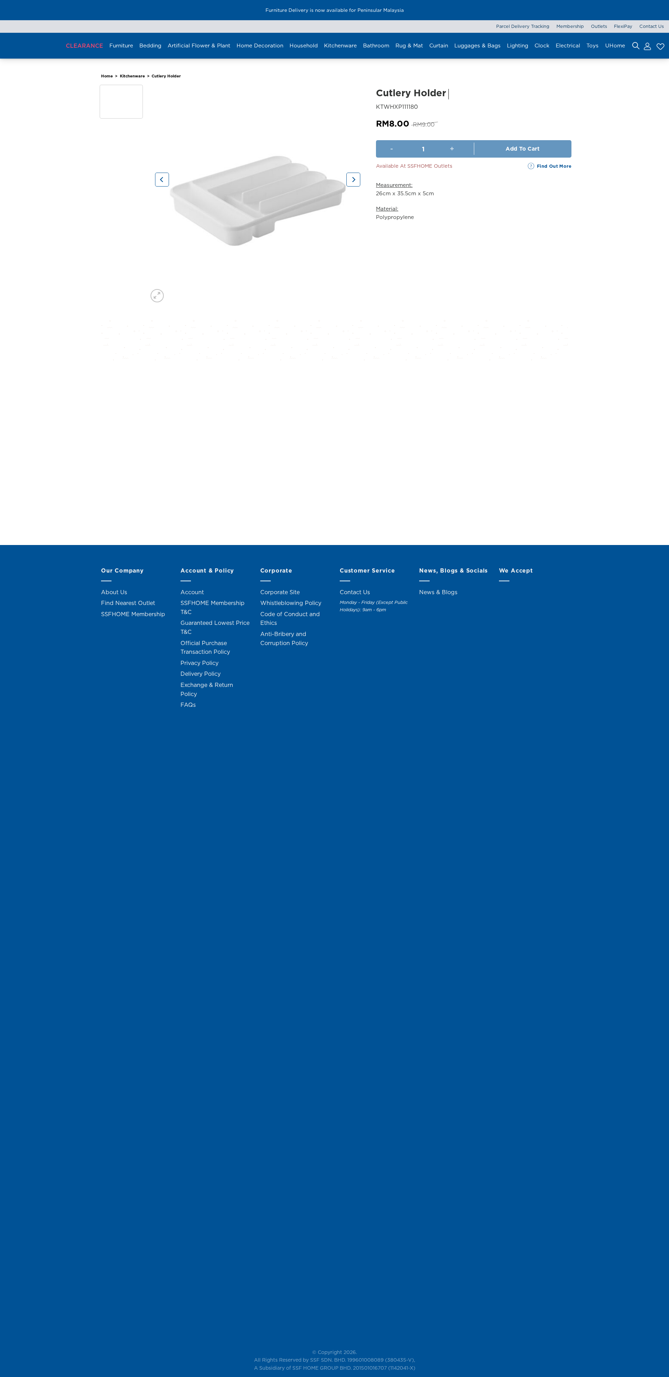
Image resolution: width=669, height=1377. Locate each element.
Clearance (84, 46)
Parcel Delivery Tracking (522, 26)
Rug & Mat (409, 45)
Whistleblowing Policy (290, 603)
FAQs (188, 705)
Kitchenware (340, 45)
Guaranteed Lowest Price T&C (214, 627)
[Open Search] (636, 46)
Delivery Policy (200, 674)
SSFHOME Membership (133, 614)
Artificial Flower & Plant (199, 45)
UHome (615, 45)
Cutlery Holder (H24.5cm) (394, 504)
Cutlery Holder (166, 76)
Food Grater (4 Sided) (156, 504)
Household (304, 45)
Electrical (568, 45)
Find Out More (554, 166)
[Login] (647, 45)
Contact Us (651, 26)
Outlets (599, 26)
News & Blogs (438, 592)
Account (192, 592)
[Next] (353, 180)
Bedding (150, 45)
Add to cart (522, 148)
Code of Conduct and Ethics (290, 618)
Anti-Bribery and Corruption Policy (284, 638)
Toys (592, 45)
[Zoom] (157, 296)
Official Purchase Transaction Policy (205, 647)
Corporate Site (280, 592)
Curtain (438, 45)
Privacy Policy (199, 663)
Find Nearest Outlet (128, 603)
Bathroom (376, 45)
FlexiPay (623, 26)
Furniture (121, 45)
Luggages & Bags (477, 45)
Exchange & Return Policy (206, 689)
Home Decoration (260, 45)
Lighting (517, 45)
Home (107, 76)
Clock (542, 45)
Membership (570, 26)
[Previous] (162, 180)
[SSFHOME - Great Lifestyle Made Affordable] (29, 45)
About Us (114, 592)
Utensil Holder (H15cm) (275, 504)
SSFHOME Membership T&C (212, 607)
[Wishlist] (659, 45)
